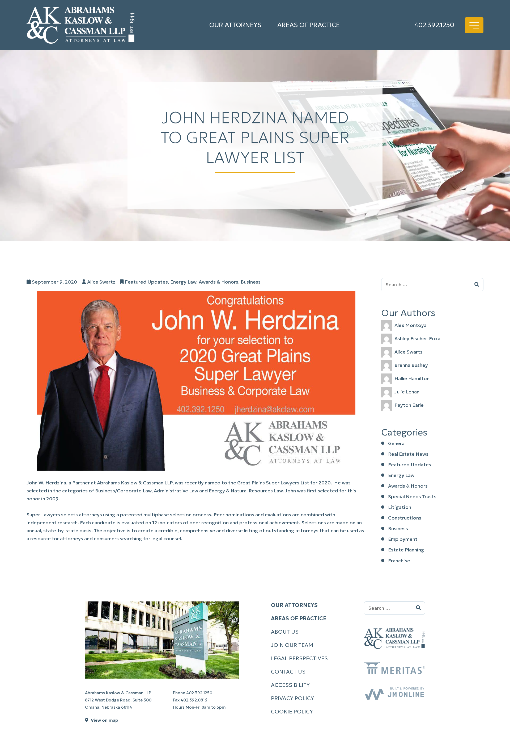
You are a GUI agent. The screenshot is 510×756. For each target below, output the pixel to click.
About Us (285, 631)
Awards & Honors (218, 282)
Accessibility (290, 685)
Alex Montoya (410, 325)
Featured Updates (146, 282)
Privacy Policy (292, 698)
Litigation (399, 507)
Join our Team (292, 645)
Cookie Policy (292, 711)
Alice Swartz (101, 282)
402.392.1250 (434, 25)
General (397, 443)
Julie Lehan (406, 392)
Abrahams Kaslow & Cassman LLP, (135, 483)
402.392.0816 (194, 700)
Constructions (404, 518)
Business (251, 282)
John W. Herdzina (46, 483)
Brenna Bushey (411, 365)
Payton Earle (409, 405)
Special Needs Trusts (412, 496)
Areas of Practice (308, 25)
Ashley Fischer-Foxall (418, 338)
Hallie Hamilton (412, 378)
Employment (403, 539)
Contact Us (288, 671)
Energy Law (183, 282)
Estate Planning (406, 550)
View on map (104, 720)
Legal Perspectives (299, 658)
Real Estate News (408, 454)
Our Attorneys (235, 25)
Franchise (399, 561)
